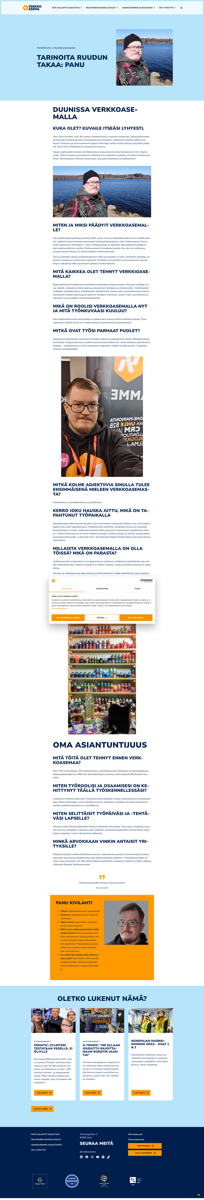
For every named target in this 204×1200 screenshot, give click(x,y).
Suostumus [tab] (66, 589)
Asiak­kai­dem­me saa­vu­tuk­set (137, 7)
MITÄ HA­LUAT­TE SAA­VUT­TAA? (45, 1134)
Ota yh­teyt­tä (166, 7)
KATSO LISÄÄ (41, 1109)
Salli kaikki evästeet (136, 618)
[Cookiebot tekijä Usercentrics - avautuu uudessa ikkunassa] (142, 580)
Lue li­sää (42, 1092)
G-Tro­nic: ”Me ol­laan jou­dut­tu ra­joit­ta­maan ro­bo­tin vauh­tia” (101, 1050)
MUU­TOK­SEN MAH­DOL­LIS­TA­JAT (46, 1139)
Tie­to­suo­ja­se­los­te (136, 1139)
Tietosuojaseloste (59, 608)
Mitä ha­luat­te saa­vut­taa (66, 7)
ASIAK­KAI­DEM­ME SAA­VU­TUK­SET (46, 1145)
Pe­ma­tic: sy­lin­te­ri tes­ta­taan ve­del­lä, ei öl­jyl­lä (53, 1048)
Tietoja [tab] (137, 589)
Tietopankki (143, 1146)
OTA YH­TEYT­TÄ (38, 1150)
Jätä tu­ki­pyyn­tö (135, 1134)
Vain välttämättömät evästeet (68, 618)
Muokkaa (100, 618)
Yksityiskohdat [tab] (102, 589)
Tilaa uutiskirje (143, 1153)
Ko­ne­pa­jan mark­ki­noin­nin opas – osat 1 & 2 (150, 1044)
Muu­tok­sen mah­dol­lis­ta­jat (101, 7)
